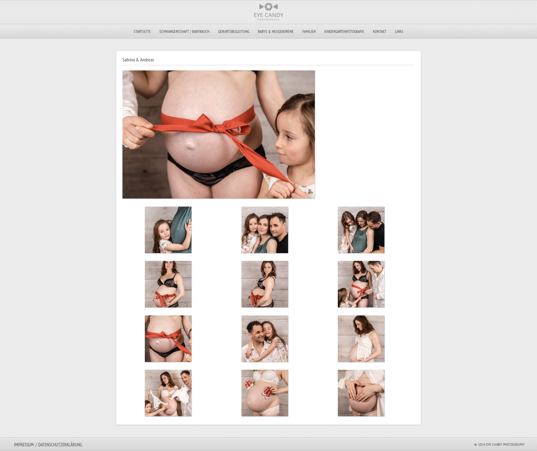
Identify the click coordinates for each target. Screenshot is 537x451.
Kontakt (379, 31)
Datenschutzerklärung (60, 445)
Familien (309, 31)
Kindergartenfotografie (344, 31)
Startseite (142, 31)
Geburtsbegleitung (233, 31)
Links (399, 31)
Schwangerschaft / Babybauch (184, 31)
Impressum (24, 445)
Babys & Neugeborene (276, 31)
